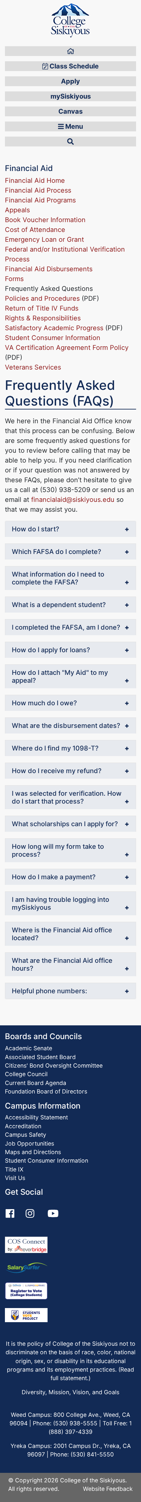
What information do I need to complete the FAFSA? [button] (58, 578)
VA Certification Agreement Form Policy (67, 348)
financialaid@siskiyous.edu (72, 500)
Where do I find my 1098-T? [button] (55, 748)
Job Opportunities (29, 1143)
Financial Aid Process (38, 190)
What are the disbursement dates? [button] (66, 726)
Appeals (17, 210)
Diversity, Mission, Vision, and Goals (70, 1392)
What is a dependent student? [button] (59, 605)
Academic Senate (28, 1048)
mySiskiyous (70, 96)
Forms (14, 279)
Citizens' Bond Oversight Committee (54, 1065)
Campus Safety (25, 1134)
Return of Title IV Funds (41, 308)
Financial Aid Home (35, 180)
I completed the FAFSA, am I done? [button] (66, 627)
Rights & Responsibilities (43, 318)
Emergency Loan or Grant (44, 239)
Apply (70, 81)
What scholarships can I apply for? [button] (65, 824)
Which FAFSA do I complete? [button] (56, 552)
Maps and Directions (33, 1152)
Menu (73, 126)
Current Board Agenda (35, 1082)
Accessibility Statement (36, 1117)
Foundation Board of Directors (46, 1091)
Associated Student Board (40, 1057)
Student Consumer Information (52, 338)
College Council (26, 1074)
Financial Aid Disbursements (48, 269)
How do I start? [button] (35, 529)
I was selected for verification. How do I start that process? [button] (67, 797)
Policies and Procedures (42, 298)
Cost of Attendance (35, 230)
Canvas (70, 111)
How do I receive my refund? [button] (57, 771)
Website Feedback (108, 1488)
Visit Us (15, 1177)
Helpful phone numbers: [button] (49, 991)
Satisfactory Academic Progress (54, 328)
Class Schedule (73, 66)
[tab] (70, 529)
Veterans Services (33, 367)
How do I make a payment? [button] (54, 877)
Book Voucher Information (45, 220)
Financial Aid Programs (40, 200)
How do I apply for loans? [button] (51, 650)
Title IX (14, 1169)
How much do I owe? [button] (44, 703)
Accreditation (23, 1126)
